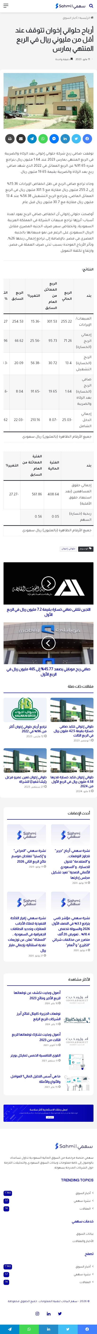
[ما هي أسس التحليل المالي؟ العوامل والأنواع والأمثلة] (77, 1083)
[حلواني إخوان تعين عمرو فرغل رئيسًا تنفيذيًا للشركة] (25, 760)
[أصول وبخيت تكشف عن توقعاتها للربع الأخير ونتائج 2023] (77, 999)
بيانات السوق (84, 1234)
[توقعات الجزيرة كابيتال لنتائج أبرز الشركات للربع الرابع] (77, 1020)
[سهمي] (70, 6)
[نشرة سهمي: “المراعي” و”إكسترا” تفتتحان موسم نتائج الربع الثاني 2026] (26, 835)
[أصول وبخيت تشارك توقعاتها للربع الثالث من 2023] (77, 1041)
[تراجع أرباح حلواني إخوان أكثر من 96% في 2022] (25, 710)
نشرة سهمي (82, 1201)
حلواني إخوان (68, 549)
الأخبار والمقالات (83, 1241)
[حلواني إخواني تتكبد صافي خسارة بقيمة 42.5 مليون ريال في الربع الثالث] (71, 710)
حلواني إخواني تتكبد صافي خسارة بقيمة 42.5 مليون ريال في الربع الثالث (73, 731)
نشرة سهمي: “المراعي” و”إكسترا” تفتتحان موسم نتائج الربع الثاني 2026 (29, 856)
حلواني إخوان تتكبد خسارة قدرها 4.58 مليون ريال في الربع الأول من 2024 (72, 781)
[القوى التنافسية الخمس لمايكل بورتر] (77, 1062)
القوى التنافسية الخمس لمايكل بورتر (35, 1055)
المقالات (85, 1209)
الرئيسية (85, 18)
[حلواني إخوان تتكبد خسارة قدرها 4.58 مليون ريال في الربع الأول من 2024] (71, 760)
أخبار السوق (70, 18)
